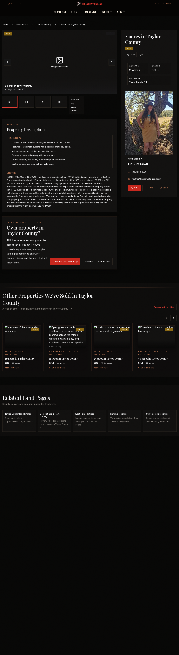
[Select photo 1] (9, 102)
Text (150, 187)
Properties (22, 24)
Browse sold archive (164, 307)
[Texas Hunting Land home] (89, 4)
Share (132, 55)
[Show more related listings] (173, 318)
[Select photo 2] (26, 102)
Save (144, 55)
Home (5, 24)
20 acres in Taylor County (19, 358)
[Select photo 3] (43, 102)
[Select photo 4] (59, 102)
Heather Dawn (138, 163)
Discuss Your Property (65, 261)
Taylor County (43, 24)
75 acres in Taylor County (108, 358)
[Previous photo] (7, 62)
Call (136, 187)
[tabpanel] (59, 72)
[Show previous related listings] (166, 318)
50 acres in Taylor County (153, 358)
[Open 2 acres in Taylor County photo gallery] (59, 62)
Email (165, 187)
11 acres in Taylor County (63, 358)
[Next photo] (112, 62)
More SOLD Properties (97, 261)
